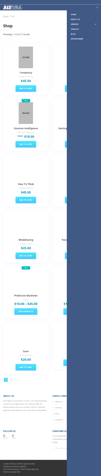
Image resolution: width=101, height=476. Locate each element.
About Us (59, 401)
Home (5, 16)
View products (25, 311)
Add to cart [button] (25, 88)
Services (58, 407)
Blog (57, 413)
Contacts (59, 419)
